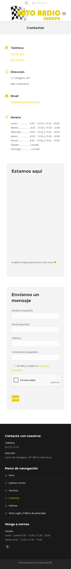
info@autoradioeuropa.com (25, 102)
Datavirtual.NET (45, 562)
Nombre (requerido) (22, 310)
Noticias (13, 505)
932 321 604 (17, 53)
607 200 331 (17, 59)
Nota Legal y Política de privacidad (27, 513)
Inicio (11, 475)
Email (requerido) (21, 324)
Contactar (14, 498)
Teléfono (16, 338)
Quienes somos (17, 482)
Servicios (13, 490)
